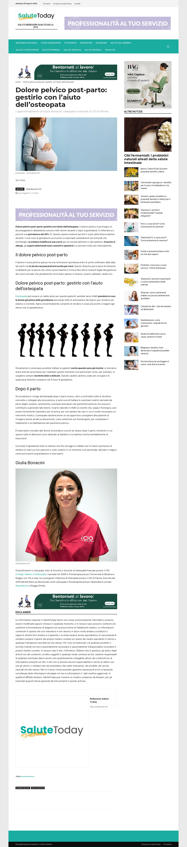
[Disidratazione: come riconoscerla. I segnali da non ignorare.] (131, 324)
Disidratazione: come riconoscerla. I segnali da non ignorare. (154, 323)
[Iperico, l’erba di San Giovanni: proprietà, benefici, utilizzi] (131, 172)
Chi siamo (167, 844)
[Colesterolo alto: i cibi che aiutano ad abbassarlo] (131, 310)
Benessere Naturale (22, 788)
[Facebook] (67, 200)
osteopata (22, 296)
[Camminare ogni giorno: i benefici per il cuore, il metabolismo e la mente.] (131, 186)
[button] (168, 46)
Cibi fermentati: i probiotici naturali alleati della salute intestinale (146, 159)
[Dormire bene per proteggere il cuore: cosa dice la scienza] (131, 365)
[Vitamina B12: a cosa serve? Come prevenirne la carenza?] (131, 241)
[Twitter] (74, 200)
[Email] (94, 200)
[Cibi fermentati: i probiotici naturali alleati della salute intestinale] (148, 134)
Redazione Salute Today (99, 700)
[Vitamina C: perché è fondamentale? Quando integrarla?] (131, 213)
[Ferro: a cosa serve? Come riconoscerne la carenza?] (131, 227)
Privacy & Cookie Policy (151, 844)
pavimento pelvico (27, 776)
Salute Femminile (38, 788)
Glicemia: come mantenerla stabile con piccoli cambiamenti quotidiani (155, 295)
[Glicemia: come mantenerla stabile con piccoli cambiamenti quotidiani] (131, 296)
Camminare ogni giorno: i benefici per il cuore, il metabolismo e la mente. (156, 185)
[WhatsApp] (80, 200)
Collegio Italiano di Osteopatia (30, 574)
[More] (114, 200)
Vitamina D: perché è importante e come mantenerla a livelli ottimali (155, 282)
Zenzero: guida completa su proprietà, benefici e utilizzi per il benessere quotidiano (155, 199)
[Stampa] (100, 200)
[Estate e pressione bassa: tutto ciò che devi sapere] (131, 255)
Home (18, 82)
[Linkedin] (87, 200)
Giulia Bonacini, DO (33, 189)
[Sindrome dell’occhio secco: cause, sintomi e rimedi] (131, 337)
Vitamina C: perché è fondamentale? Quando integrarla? (152, 213)
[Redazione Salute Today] (52, 732)
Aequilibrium (22, 585)
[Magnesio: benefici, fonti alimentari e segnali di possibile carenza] (131, 351)
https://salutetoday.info (99, 707)
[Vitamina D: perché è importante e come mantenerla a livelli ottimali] (131, 282)
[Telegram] (107, 200)
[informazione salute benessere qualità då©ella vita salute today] (36, 16)
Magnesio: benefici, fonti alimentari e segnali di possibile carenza (155, 350)
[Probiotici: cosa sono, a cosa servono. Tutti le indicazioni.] (131, 269)
